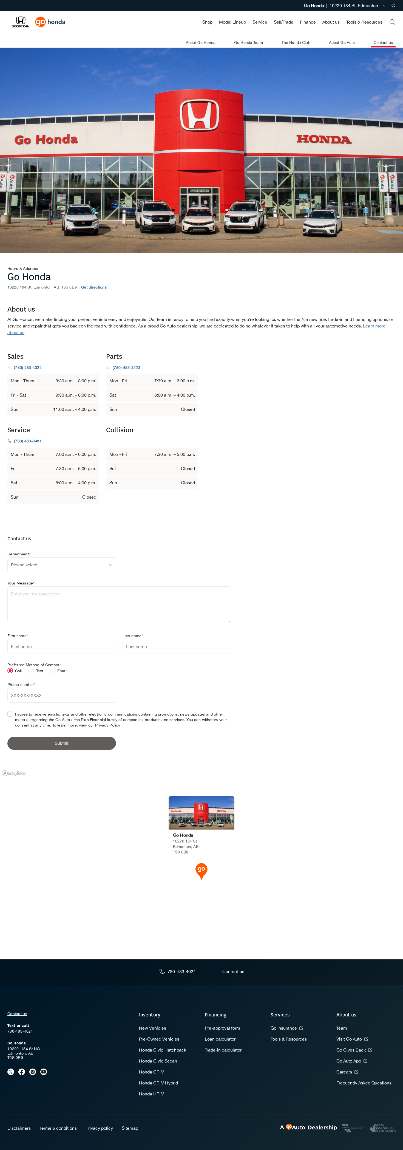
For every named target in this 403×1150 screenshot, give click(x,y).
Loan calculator (220, 1038)
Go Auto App (348, 1060)
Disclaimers (19, 1128)
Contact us (17, 1013)
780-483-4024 (20, 1031)
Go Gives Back (351, 1049)
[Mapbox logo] (14, 773)
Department (18, 554)
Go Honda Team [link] (248, 42)
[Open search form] (392, 22)
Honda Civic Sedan (158, 1060)
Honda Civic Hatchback (162, 1049)
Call (18, 671)
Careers (344, 1071)
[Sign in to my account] (393, 5)
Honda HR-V (151, 1093)
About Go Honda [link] (200, 42)
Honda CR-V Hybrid (158, 1082)
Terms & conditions (58, 1128)
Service (259, 21)
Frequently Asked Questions (363, 1082)
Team (341, 1027)
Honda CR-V (151, 1071)
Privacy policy (99, 1128)
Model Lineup (232, 21)
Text (39, 671)
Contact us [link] (383, 42)
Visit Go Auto (349, 1038)
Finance (308, 21)
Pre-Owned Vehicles (159, 1038)
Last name (133, 636)
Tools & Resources (364, 21)
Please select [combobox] (24, 564)
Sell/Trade (283, 21)
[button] (201, 871)
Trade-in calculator (223, 1049)
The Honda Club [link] (296, 42)
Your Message (21, 583)
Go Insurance (284, 1027)
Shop (207, 21)
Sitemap (130, 1128)
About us (331, 21)
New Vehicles (152, 1027)
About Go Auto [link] (342, 42)
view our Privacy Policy (99, 725)
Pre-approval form (222, 1027)
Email (62, 671)
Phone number (21, 684)
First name (17, 636)
